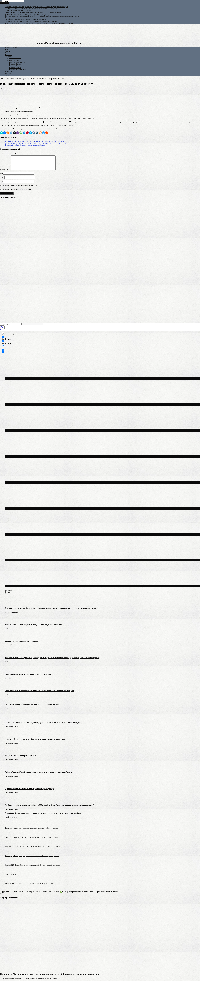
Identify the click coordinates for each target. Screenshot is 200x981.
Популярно (8, 590)
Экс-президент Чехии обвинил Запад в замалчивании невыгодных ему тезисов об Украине (37, 143)
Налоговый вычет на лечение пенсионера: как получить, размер (32, 704)
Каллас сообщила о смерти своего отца (18, 10)
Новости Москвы (15, 58)
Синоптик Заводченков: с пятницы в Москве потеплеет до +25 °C (40, 456)
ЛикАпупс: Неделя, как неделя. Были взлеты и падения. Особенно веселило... (32, 828)
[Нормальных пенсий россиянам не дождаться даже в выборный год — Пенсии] (4, 294)
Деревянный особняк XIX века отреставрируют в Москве (25, 145)
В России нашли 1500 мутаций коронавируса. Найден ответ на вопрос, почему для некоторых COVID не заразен (52, 658)
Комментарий (5, 169)
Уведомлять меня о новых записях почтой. (18, 189)
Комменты (8, 594)
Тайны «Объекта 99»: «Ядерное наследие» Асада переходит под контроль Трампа (33, 12)
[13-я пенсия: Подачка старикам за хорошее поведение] (4, 285)
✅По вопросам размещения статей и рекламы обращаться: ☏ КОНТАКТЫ (89, 892)
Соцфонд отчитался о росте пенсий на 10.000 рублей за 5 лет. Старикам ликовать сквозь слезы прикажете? (42, 16)
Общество (8, 57)
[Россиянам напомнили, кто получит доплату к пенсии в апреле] (4, 208)
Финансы (8, 51)
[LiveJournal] (37, 132)
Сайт (1, 181)
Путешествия (9, 71)
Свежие (7, 592)
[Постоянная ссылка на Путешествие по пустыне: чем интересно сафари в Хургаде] (9, 784)
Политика (8, 73)
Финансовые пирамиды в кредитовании (21, 641)
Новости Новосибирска (17, 70)
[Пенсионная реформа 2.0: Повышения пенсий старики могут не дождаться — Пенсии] (4, 320)
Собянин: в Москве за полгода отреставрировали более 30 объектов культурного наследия (36, 7)
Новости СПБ (14, 60)
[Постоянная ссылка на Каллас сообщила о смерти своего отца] (9, 751)
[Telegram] (11, 132)
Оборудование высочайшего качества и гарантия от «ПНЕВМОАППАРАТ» (31, 21)
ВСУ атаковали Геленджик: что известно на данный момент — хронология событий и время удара (39, 23)
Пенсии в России (11, 47)
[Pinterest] (27, 132)
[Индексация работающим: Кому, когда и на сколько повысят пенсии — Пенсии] (4, 277)
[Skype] (30, 132)
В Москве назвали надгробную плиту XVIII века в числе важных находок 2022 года (34, 141)
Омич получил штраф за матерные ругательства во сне (28, 674)
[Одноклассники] (7, 132)
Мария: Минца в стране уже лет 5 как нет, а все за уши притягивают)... (30, 883)
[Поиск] (1, 1)
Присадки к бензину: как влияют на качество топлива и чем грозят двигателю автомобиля (36, 18)
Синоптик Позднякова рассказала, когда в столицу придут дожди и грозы (45, 560)
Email (2, 177)
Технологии (9, 75)
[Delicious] (43, 132)
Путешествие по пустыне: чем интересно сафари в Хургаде (25, 14)
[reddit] (46, 132)
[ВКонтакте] (4, 132)
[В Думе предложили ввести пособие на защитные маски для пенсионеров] (4, 303)
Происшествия (10, 53)
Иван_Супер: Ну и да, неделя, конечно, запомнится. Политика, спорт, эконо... (32, 856)
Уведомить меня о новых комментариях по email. (20, 185)
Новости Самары (15, 64)
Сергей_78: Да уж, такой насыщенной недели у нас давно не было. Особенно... (32, 837)
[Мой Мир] (24, 132)
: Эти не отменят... (11, 874)
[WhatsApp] (20, 132)
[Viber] (17, 132)
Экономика (8, 55)
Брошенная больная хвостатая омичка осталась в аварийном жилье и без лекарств (39, 691)
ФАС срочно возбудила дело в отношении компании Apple (25, 20)
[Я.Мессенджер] (1, 132)
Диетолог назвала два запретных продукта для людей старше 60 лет (33, 625)
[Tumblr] (33, 132)
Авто (6, 49)
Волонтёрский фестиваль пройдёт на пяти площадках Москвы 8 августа (45, 430)
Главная (2, 79)
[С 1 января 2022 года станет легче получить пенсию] (4, 225)
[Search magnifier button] (2, 327)
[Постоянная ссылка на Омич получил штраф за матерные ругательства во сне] (9, 670)
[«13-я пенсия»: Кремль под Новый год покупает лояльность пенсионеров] (4, 217)
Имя (1, 173)
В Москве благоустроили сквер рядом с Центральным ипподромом (41, 586)
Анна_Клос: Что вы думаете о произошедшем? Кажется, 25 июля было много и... (33, 846)
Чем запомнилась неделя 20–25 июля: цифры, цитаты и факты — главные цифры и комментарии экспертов (50, 608)
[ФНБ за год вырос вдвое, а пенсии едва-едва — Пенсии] (4, 243)
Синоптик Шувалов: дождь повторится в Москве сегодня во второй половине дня (49, 508)
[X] (14, 132)
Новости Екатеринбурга (17, 62)
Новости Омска (14, 66)
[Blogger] (40, 132)
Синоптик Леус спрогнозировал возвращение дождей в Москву (39, 534)
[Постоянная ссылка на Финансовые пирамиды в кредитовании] (9, 637)
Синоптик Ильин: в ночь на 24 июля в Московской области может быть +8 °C (47, 482)
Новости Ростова (15, 68)
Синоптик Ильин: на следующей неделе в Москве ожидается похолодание (31, 8)
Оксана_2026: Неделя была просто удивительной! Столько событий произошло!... (33, 865)
